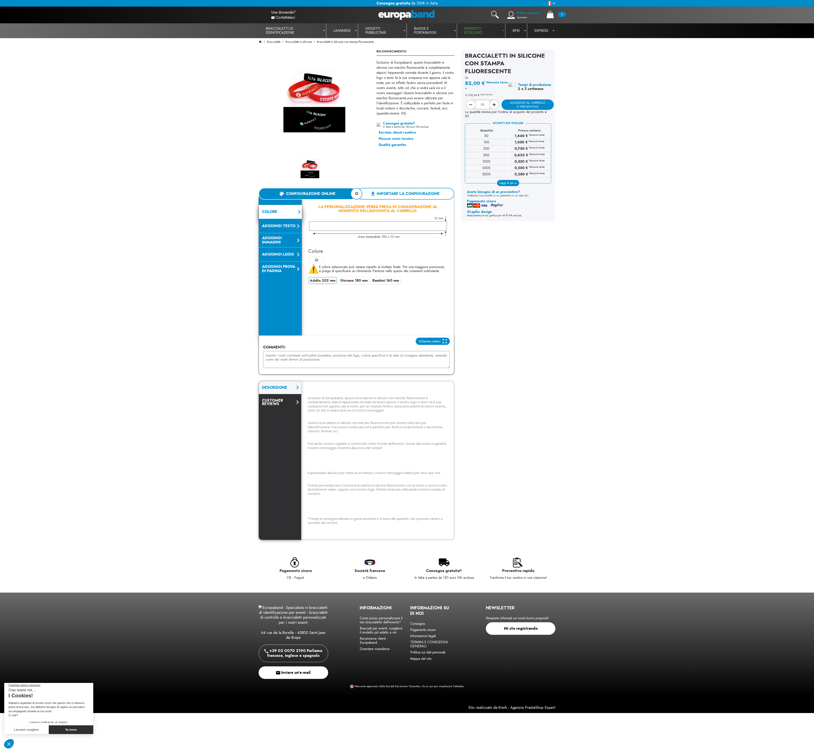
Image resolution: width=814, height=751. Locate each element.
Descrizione (274, 387)
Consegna (417, 623)
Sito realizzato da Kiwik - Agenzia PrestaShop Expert (511, 707)
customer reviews (272, 402)
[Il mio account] (511, 15)
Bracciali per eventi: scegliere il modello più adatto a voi (381, 630)
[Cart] (550, 14)
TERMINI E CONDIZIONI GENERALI (429, 644)
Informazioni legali (423, 636)
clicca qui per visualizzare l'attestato (442, 686)
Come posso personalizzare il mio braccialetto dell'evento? (381, 620)
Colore (315, 251)
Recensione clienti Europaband (373, 640)
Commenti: (274, 347)
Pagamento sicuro (423, 629)
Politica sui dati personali (427, 652)
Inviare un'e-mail (295, 672)
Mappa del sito (421, 658)
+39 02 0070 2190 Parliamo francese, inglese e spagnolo (294, 653)
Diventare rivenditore (375, 648)
